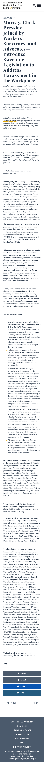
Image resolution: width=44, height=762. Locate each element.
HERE (32, 655)
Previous (11, 703)
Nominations (22, 738)
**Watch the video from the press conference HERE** (17, 172)
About (22, 743)
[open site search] (34, 5)
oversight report (9, 120)
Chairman (22, 726)
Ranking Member (22, 730)
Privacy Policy (22, 747)
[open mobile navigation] (39, 5)
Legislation (22, 734)
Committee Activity (22, 722)
